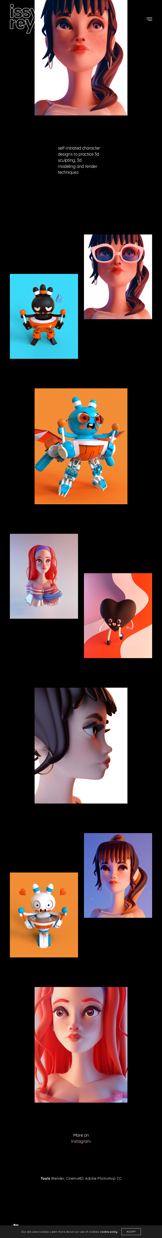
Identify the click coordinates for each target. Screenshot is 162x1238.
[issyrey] (25, 18)
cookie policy (108, 1231)
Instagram (81, 1141)
